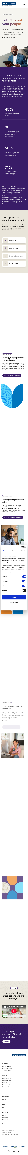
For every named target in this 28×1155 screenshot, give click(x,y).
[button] (24, 4)
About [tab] (23, 550)
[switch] (24, 581)
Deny (14, 607)
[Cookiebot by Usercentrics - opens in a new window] (20, 547)
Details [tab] (14, 550)
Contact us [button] (6, 1041)
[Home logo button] (9, 4)
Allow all (14, 597)
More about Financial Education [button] (12, 375)
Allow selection (14, 602)
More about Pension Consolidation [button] (12, 869)
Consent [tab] (5, 550)
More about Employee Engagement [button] (13, 517)
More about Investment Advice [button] (11, 727)
